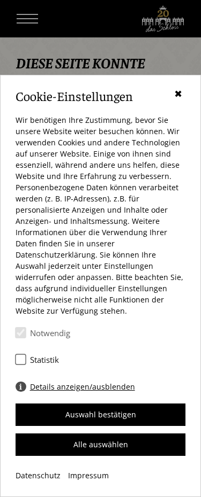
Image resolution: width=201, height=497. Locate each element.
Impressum (88, 475)
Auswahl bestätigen (100, 414)
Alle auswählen (100, 444)
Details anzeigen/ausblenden (82, 387)
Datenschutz (38, 475)
